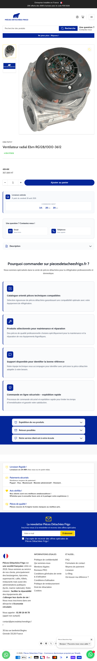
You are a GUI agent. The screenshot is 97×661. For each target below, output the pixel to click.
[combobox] (40, 28)
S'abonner (67, 533)
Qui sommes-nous (42, 563)
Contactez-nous (85, 30)
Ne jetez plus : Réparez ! (48, 35)
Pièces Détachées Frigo (33, 653)
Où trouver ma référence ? (77, 577)
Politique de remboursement (46, 584)
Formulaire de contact (75, 563)
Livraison (69, 570)
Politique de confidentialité (46, 560)
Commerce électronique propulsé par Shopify (62, 653)
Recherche (70, 28)
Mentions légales (41, 567)
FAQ (67, 560)
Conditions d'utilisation (44, 580)
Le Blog (68, 574)
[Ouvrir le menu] (91, 17)
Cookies (38, 591)
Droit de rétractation (43, 587)
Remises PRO (40, 570)
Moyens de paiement (74, 567)
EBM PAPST (7, 142)
